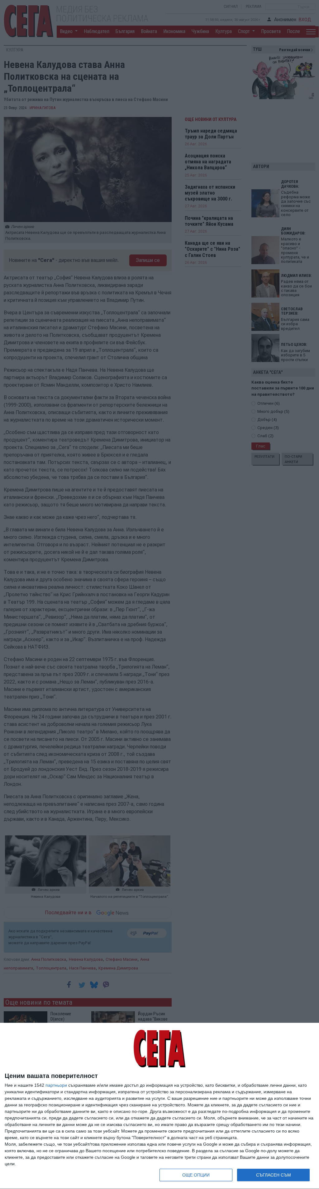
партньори (56, 1085)
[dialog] (159, 1106)
